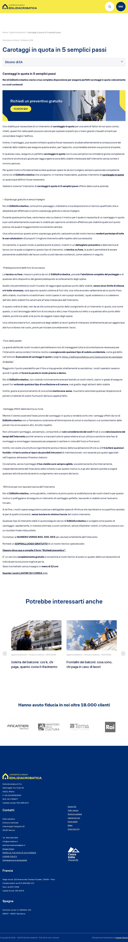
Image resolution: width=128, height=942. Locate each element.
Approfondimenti (17, 33)
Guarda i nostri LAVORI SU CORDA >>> (25, 573)
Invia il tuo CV (73, 829)
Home (5, 33)
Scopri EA (72, 806)
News (70, 825)
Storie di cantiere (75, 814)
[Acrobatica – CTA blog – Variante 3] (64, 105)
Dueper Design (122, 937)
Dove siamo (73, 821)
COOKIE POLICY (9, 856)
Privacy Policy (8, 849)
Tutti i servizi (73, 810)
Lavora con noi (74, 818)
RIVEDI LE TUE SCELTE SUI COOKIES (19, 852)
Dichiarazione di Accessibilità (14, 860)
